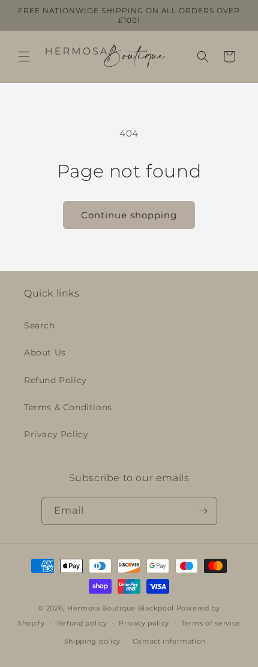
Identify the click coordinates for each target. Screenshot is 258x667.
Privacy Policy (56, 434)
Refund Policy (55, 380)
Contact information (169, 641)
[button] (24, 56)
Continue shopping (129, 215)
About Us (45, 352)
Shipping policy (92, 641)
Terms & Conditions (68, 407)
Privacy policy (144, 623)
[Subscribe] (203, 511)
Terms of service (211, 623)
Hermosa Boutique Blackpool (120, 608)
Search (39, 325)
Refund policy (82, 623)
